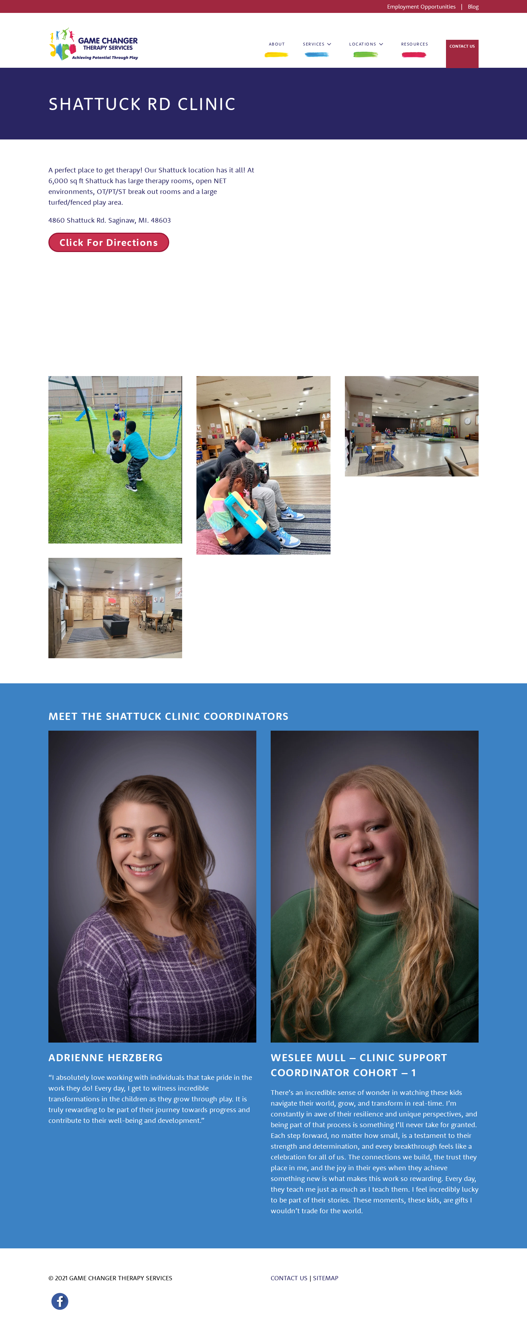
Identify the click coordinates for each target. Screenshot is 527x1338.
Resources (414, 44)
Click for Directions (109, 242)
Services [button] (313, 44)
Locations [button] (362, 44)
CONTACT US (289, 1278)
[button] (115, 460)
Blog (473, 6)
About (277, 44)
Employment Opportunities (422, 6)
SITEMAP (325, 1278)
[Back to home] (93, 44)
